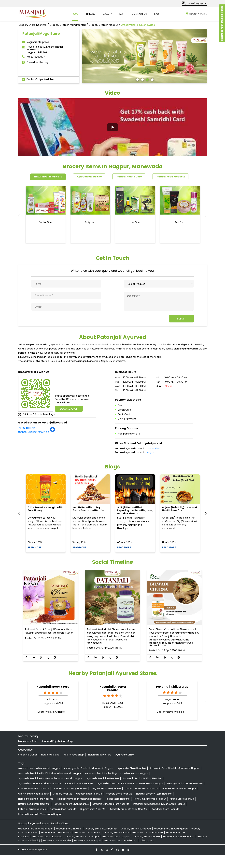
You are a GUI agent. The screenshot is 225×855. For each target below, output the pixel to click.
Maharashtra (154, 448)
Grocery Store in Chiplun (116, 836)
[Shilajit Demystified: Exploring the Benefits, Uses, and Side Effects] (135, 489)
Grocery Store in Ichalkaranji (120, 840)
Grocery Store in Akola (69, 828)
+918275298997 (36, 56)
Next (204, 216)
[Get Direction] (52, 431)
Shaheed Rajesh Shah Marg (57, 741)
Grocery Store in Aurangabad (171, 828)
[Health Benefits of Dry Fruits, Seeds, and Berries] (90, 489)
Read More (34, 547)
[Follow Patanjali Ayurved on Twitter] (107, 849)
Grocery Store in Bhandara (147, 832)
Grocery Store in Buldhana (47, 836)
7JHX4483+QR (26, 428)
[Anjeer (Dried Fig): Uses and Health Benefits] (180, 489)
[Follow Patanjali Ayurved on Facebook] (96, 849)
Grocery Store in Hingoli (87, 840)
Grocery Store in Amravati (136, 828)
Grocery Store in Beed (116, 832)
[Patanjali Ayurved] (32, 14)
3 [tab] (147, 79)
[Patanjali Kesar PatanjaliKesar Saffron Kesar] (50, 597)
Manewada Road (27, 741)
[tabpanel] (144, 56)
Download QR (69, 408)
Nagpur (151, 452)
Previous (21, 216)
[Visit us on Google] (102, 849)
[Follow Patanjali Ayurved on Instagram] (117, 849)
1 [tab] (137, 79)
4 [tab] (152, 79)
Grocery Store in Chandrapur (82, 836)
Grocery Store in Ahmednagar (35, 828)
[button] (112, 127)
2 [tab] (142, 79)
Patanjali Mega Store (53, 686)
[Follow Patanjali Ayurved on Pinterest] (112, 849)
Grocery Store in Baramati (56, 832)
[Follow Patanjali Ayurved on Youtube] (123, 849)
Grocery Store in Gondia (57, 840)
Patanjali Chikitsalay (172, 686)
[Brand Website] (128, 849)
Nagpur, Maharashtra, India (33, 431)
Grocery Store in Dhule (147, 836)
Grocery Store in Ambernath (101, 828)
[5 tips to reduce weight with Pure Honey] (46, 489)
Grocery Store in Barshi (87, 832)
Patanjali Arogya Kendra (112, 688)
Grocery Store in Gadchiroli (178, 836)
